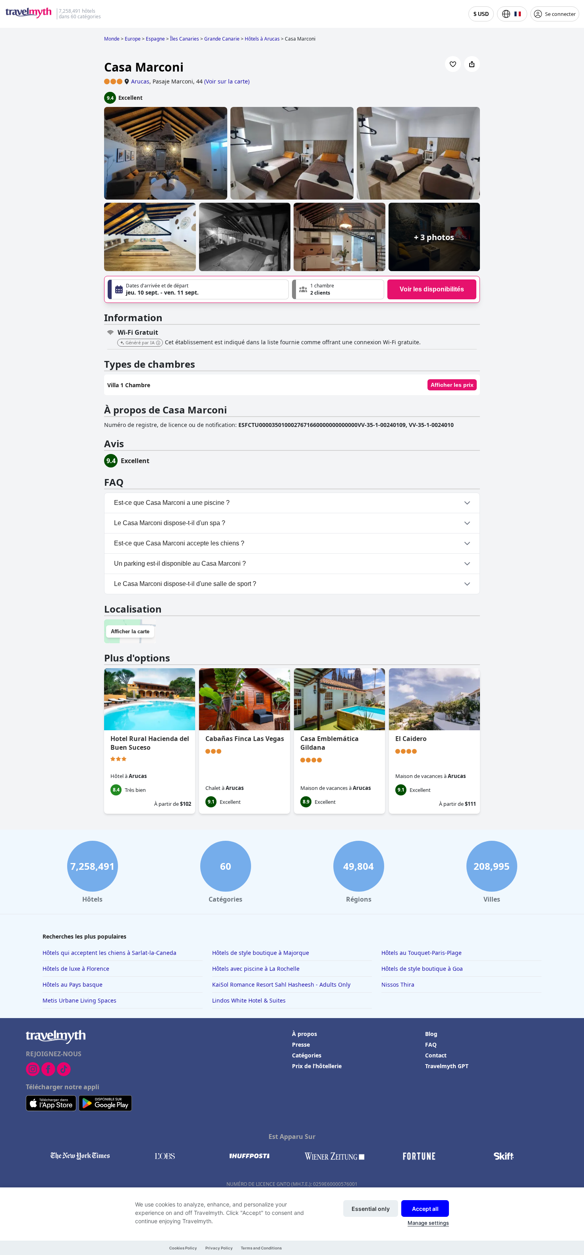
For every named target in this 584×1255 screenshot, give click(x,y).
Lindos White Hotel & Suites (249, 1000)
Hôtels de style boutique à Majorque (260, 952)
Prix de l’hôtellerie (317, 1066)
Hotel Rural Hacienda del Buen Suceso (149, 743)
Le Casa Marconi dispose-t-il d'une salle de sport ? (185, 583)
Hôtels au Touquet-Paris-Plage (421, 952)
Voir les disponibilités (432, 289)
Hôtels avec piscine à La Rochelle (256, 968)
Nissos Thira (397, 984)
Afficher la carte (130, 631)
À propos (304, 1034)
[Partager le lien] (472, 64)
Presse (301, 1044)
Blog (431, 1034)
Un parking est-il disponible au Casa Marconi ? (180, 563)
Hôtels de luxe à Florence (76, 968)
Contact (436, 1055)
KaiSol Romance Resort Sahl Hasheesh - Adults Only (281, 984)
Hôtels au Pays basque (72, 984)
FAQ (431, 1044)
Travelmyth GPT (446, 1066)
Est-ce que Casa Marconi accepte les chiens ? (179, 543)
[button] (338, 289)
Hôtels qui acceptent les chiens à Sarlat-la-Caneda (109, 952)
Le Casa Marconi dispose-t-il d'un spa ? (169, 523)
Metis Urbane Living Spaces (79, 1000)
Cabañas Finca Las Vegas (244, 738)
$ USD (481, 14)
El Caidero (411, 738)
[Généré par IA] (158, 343)
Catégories (306, 1055)
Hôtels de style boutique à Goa (422, 968)
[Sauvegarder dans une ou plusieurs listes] (453, 64)
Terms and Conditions (261, 1248)
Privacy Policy (219, 1248)
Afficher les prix (452, 385)
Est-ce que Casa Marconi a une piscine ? (172, 502)
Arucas (140, 81)
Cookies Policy (183, 1248)
